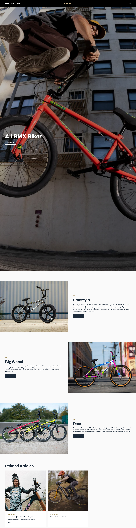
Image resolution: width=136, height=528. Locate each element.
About (24, 3)
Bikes (7, 3)
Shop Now (10, 142)
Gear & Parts (15, 3)
